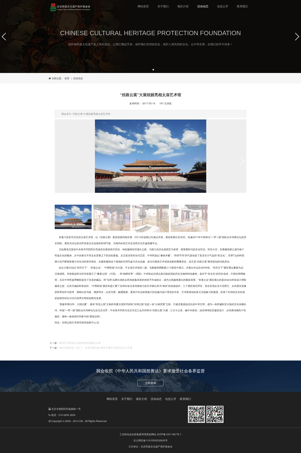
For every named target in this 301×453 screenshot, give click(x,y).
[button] (4, 36)
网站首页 (143, 6)
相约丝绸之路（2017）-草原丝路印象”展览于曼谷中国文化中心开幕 (95, 347)
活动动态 (202, 6)
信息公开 (222, 6)
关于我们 (163, 6)
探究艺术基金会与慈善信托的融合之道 (80, 342)
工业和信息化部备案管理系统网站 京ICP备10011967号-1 (150, 434)
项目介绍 (182, 6)
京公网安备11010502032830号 (150, 440)
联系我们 (242, 6)
